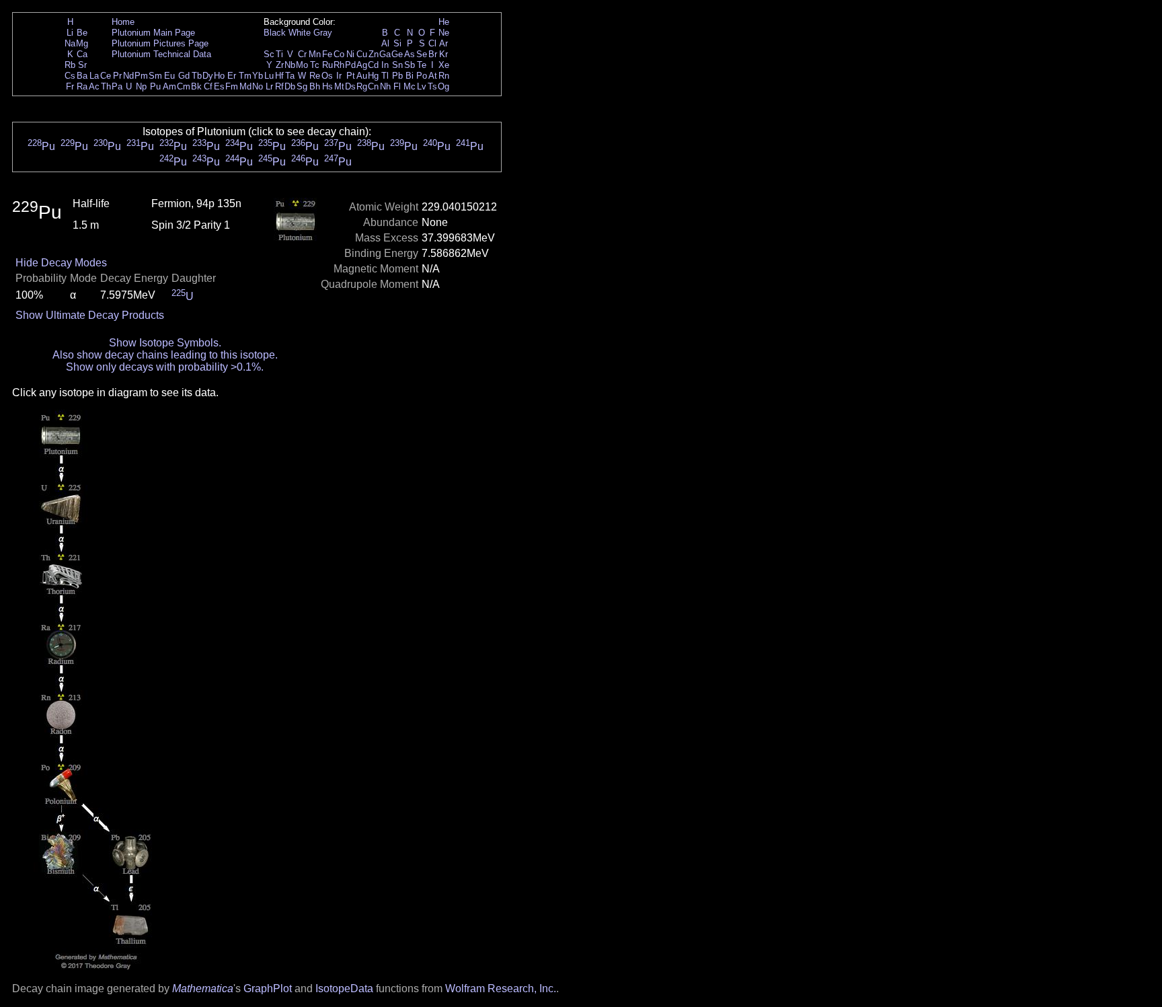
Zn (374, 54)
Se (421, 54)
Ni (350, 54)
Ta (290, 76)
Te (421, 65)
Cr (302, 54)
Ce (105, 76)
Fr (70, 86)
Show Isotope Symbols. (165, 342)
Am (169, 86)
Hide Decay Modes (61, 262)
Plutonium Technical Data (161, 54)
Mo (302, 65)
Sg (302, 86)
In (385, 65)
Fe (327, 54)
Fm (231, 86)
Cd (373, 65)
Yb (257, 76)
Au (361, 76)
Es (219, 86)
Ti (279, 54)
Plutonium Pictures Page (160, 43)
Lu (269, 76)
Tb (197, 76)
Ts (432, 86)
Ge (397, 54)
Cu (361, 54)
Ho (219, 76)
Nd (128, 76)
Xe (443, 65)
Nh (385, 86)
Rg (361, 86)
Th (106, 86)
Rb (70, 65)
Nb (289, 65)
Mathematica (202, 988)
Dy (207, 76)
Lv (421, 86)
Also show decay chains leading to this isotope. (165, 355)
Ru (327, 65)
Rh (339, 65)
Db (289, 86)
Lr (269, 86)
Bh (314, 86)
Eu (169, 76)
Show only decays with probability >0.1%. (165, 367)
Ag (361, 65)
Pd (350, 65)
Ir (339, 76)
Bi (409, 76)
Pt (350, 76)
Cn (373, 86)
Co (339, 54)
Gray (322, 33)
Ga (385, 54)
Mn (315, 54)
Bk (196, 86)
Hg (373, 76)
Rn (443, 76)
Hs (327, 86)
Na (70, 43)
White (299, 33)
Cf (208, 86)
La (94, 76)
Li (70, 33)
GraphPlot (267, 988)
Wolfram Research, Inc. (500, 988)
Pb (397, 76)
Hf (279, 76)
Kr (443, 54)
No (257, 86)
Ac (94, 86)
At (432, 76)
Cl (432, 43)
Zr (280, 65)
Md (245, 86)
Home (123, 22)
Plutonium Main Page (153, 33)
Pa (117, 86)
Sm (155, 76)
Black (275, 33)
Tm (245, 76)
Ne (443, 33)
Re (314, 76)
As (409, 54)
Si (397, 43)
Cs (70, 76)
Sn (397, 65)
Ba (82, 76)
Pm (141, 76)
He (443, 22)
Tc (314, 65)
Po (421, 76)
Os (327, 76)
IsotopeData (344, 988)
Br (432, 54)
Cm (183, 86)
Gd (184, 76)
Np (141, 86)
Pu (155, 86)
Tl (385, 76)
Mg (82, 43)
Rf (279, 86)
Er (231, 76)
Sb (409, 65)
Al (385, 43)
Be (82, 33)
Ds (350, 86)
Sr (82, 65)
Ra (82, 86)
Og (443, 86)
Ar (443, 43)
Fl (397, 86)
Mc (409, 86)
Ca (82, 54)
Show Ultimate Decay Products (89, 315)
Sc (269, 54)
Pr (117, 76)
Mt (339, 86)
